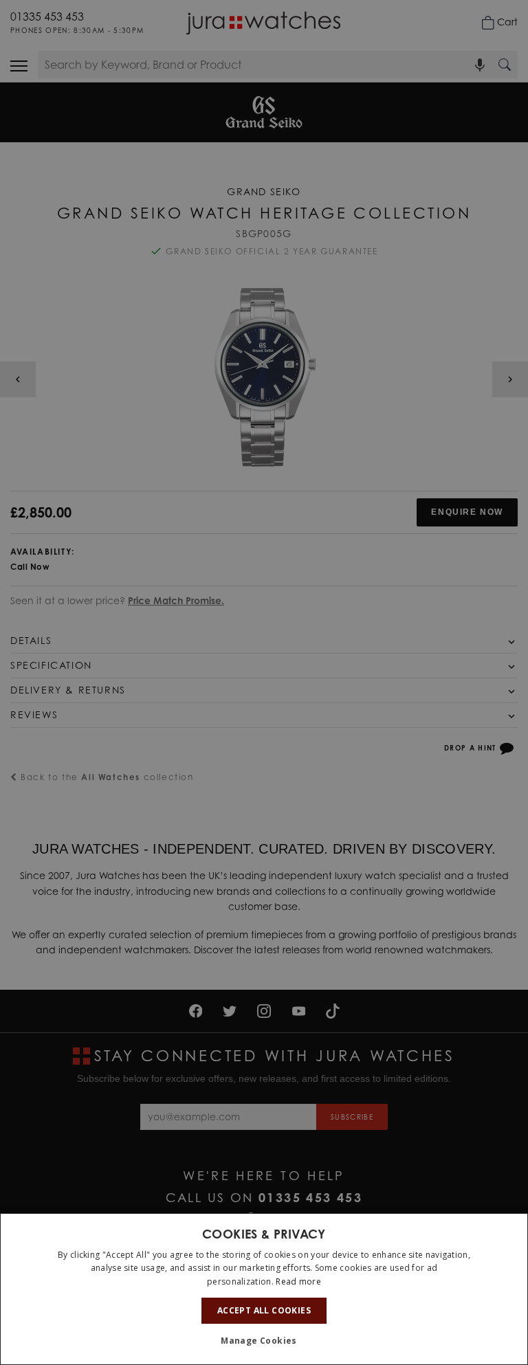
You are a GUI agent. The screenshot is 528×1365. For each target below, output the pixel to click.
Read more (298, 1281)
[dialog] (264, 1289)
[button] (264, 1341)
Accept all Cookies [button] (264, 1310)
